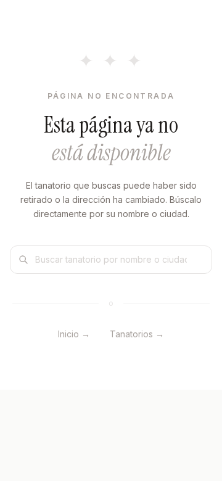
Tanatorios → (137, 334)
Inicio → (74, 334)
